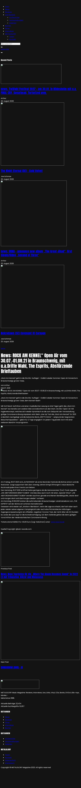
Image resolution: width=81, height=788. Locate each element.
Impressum (9, 763)
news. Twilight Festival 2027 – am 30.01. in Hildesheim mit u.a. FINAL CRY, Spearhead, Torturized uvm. (39, 91)
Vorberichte (14, 17)
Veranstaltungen (16, 20)
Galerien (12, 23)
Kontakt (12, 39)
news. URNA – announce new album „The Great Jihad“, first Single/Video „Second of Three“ (36, 253)
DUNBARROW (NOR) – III (12, 667)
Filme (7, 28)
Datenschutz (10, 760)
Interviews (9, 31)
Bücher (8, 25)
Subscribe (5, 49)
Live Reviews (10, 15)
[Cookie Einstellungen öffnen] (16, 786)
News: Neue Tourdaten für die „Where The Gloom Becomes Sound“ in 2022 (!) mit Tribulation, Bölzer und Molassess (39, 575)
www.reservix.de (57, 522)
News (7, 9)
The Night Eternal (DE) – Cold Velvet (22, 171)
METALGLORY (10, 34)
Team (11, 36)
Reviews (8, 12)
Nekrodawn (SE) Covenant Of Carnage (23, 333)
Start (7, 6)
